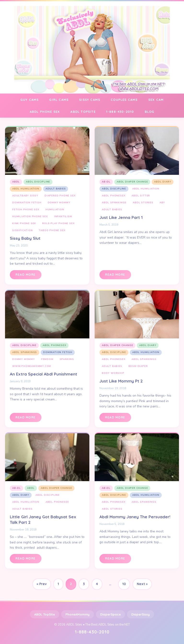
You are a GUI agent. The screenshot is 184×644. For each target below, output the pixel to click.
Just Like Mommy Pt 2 (121, 380)
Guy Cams (29, 100)
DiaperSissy (140, 614)
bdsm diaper (138, 366)
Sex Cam (156, 100)
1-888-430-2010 (120, 112)
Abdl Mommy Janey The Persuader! (134, 516)
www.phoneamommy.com (31, 366)
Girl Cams (59, 100)
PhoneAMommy (77, 614)
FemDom (47, 359)
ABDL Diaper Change (132, 181)
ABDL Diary (162, 181)
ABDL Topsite (82, 112)
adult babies (56, 188)
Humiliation (55, 209)
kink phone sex (24, 223)
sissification (22, 230)
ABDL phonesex (113, 195)
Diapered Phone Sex (60, 195)
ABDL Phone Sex (45, 112)
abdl (16, 181)
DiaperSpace (110, 614)
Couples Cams (124, 100)
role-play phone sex (58, 223)
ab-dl (106, 181)
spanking (67, 359)
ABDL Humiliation (25, 188)
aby (162, 202)
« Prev (42, 584)
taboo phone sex (52, 230)
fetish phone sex (25, 209)
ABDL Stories (143, 202)
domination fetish (26, 202)
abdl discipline (38, 181)
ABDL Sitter (141, 195)
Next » (142, 584)
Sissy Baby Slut (25, 238)
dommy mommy (59, 202)
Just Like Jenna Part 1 (121, 217)
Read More (26, 274)
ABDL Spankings (114, 202)
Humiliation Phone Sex (30, 216)
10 (124, 584)
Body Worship (113, 373)
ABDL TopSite (44, 614)
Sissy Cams (89, 100)
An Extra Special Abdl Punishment (43, 373)
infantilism (63, 216)
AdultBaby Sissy (25, 195)
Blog (150, 112)
